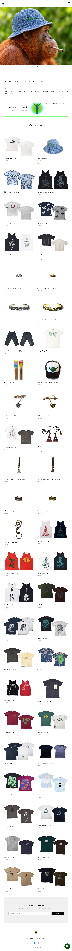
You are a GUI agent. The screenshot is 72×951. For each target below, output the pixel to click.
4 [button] (39, 66)
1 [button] (32, 66)
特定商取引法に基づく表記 (42, 938)
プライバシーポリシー (28, 938)
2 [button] (34, 66)
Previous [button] (3, 36)
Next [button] (69, 36)
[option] (36, 36)
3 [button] (37, 66)
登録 (57, 913)
